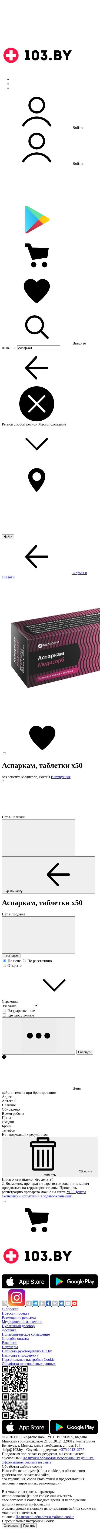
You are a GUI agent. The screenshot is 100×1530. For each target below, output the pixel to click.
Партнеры (10, 1347)
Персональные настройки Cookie (28, 1359)
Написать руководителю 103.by (27, 1351)
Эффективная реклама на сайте (26, 1462)
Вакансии (9, 1343)
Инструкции (21, 88)
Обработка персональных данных (29, 1364)
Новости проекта (15, 1313)
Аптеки (17, 84)
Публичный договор (18, 1326)
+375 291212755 (71, 1450)
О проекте (10, 1309)
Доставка (9, 1330)
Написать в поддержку (20, 1355)
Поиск (16, 79)
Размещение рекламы (19, 1317)
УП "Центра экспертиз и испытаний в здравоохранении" (44, 1194)
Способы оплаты (15, 1338)
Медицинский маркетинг (22, 1322)
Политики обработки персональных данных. (58, 1458)
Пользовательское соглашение (26, 1334)
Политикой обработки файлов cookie (45, 1517)
